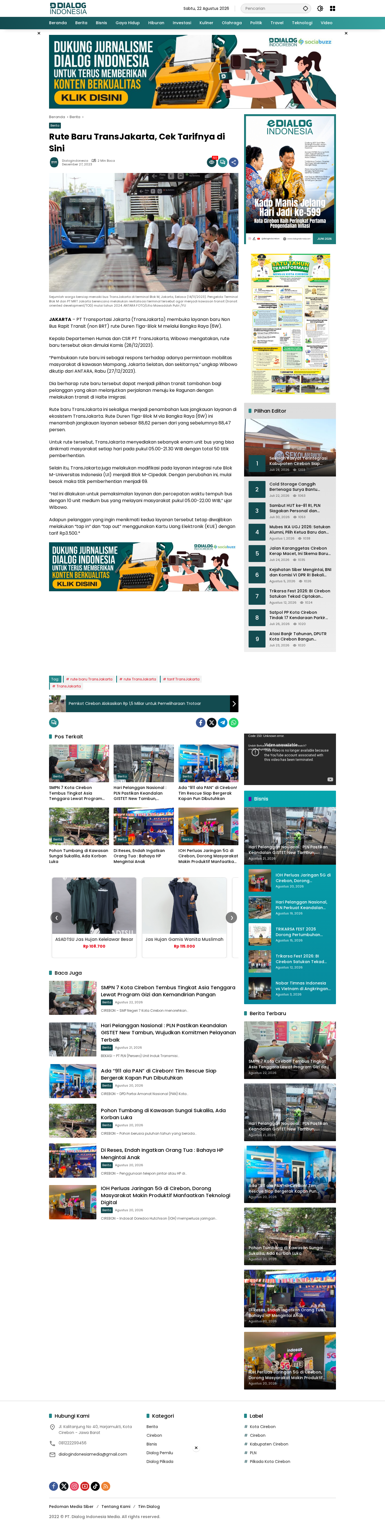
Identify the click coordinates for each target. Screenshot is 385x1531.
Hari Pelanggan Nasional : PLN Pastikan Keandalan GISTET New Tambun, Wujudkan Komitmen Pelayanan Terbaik (140, 793)
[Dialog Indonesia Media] (68, 8)
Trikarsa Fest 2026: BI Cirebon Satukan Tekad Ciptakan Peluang (299, 593)
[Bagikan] (233, 162)
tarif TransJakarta (183, 679)
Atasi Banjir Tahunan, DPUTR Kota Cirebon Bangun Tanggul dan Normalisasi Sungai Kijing (298, 636)
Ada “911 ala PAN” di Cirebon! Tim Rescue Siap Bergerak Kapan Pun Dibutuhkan (207, 793)
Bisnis (152, 1444)
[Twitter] (211, 722)
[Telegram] (222, 722)
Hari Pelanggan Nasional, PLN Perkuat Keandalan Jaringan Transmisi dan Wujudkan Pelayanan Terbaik (301, 905)
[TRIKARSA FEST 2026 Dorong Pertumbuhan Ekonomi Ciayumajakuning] (260, 934)
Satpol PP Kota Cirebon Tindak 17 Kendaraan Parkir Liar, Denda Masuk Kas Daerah (300, 615)
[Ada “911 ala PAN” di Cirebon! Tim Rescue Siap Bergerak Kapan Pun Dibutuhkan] (208, 763)
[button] (305, 8)
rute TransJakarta (140, 679)
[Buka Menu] (332, 8)
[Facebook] (200, 722)
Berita (54, 125)
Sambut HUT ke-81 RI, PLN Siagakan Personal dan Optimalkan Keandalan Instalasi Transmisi (294, 508)
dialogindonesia (75, 160)
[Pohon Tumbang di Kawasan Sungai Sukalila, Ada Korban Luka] (79, 826)
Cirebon (154, 1435)
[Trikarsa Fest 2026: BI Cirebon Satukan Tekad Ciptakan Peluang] (260, 961)
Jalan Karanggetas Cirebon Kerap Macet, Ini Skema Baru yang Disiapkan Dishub (298, 551)
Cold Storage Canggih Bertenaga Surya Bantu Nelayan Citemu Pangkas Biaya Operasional (295, 487)
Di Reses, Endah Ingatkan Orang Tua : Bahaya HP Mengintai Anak (139, 856)
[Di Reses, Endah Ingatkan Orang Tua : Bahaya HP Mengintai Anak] (144, 826)
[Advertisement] (143, 630)
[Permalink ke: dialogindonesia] (55, 162)
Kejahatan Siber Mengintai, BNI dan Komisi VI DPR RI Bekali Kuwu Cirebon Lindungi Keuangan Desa (300, 572)
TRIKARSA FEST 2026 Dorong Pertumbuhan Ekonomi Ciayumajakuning (302, 932)
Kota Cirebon (263, 1426)
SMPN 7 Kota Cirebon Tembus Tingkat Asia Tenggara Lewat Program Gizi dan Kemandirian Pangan (75, 793)
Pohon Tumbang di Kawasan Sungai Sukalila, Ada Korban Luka (78, 856)
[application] (290, 759)
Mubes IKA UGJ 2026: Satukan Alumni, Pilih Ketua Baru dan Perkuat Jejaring (299, 529)
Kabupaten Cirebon (269, 1444)
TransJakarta (69, 686)
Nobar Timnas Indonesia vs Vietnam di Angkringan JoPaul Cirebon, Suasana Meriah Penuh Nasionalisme (302, 986)
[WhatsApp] (233, 722)
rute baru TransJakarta (91, 679)
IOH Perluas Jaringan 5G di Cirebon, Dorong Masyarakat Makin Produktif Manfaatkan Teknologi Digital (208, 856)
